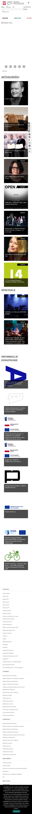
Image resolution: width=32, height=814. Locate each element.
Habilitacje (5, 644)
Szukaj (25, 9)
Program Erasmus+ (7, 633)
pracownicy (7, 758)
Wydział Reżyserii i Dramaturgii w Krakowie (13, 678)
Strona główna (6, 593)
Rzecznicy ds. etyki (7, 621)
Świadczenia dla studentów (9, 706)
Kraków (5, 18)
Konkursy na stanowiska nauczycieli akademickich (15, 768)
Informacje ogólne (7, 762)
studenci (6, 671)
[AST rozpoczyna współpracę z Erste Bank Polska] (16, 145)
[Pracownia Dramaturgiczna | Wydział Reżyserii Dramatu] (16, 480)
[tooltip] (29, 123)
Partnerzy (5, 636)
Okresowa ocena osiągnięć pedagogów (12, 774)
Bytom (29, 18)
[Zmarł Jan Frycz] (16, 93)
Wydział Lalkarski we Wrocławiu (10, 684)
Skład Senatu (6, 605)
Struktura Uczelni (7, 613)
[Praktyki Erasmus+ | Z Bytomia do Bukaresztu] (16, 119)
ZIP (3, 777)
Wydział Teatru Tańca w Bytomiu (10, 692)
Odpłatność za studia (8, 704)
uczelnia (6, 589)
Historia (4, 639)
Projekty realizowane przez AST (10, 656)
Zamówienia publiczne (8, 650)
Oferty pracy (5, 771)
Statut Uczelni (6, 602)
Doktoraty (5, 647)
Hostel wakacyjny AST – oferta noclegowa (13, 667)
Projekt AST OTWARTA (8, 653)
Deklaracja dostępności (8, 715)
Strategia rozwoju (7, 610)
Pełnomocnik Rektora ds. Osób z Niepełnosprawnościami (10, 617)
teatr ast (6, 784)
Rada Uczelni (6, 607)
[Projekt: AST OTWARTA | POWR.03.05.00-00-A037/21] (16, 454)
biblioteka (6, 781)
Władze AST (6, 599)
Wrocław (17, 18)
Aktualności (5, 596)
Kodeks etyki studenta (8, 701)
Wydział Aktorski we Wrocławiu (10, 681)
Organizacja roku (7, 698)
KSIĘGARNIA (27, 7)
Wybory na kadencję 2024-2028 (10, 627)
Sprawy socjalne (7, 765)
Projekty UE (5, 659)
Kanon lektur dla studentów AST (10, 709)
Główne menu (6, 23)
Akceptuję (16, 811)
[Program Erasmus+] (16, 506)
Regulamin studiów (7, 695)
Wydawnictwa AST (7, 641)
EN (13, 7)
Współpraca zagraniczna (9, 630)
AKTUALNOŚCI (10, 77)
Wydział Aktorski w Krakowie (10, 675)
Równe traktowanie (7, 624)
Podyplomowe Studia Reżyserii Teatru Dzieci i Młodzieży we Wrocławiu (14, 688)
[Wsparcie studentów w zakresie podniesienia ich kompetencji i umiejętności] (16, 376)
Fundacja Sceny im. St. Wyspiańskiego (12, 661)
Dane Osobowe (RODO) (8, 664)
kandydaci (6, 719)
